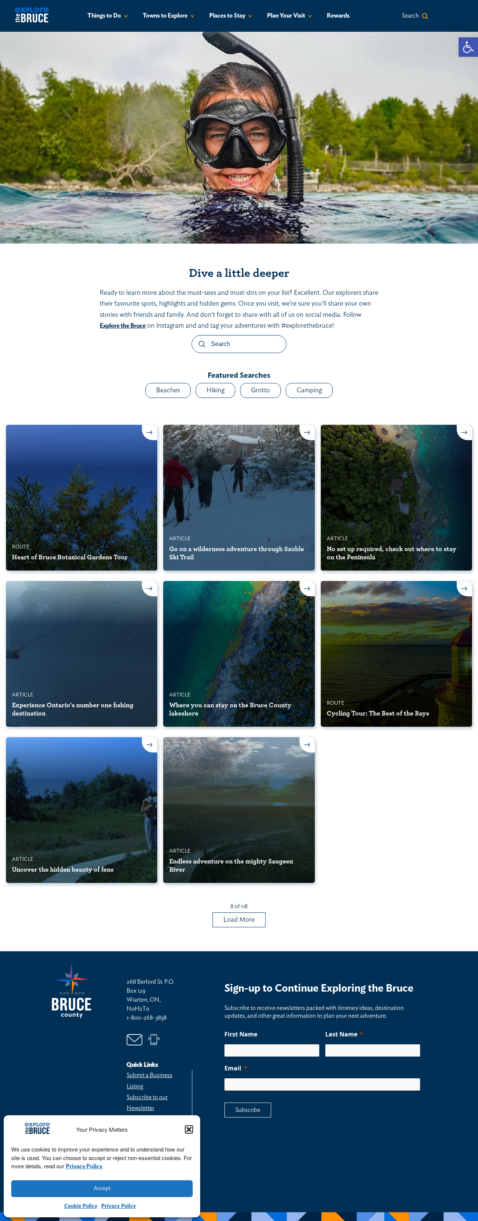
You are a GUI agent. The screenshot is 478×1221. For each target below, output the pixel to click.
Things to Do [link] (104, 16)
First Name (240, 1034)
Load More (239, 919)
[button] (189, 1129)
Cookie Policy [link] (80, 1206)
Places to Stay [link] (227, 16)
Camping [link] (309, 390)
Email (232, 1068)
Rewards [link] (338, 16)
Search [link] (410, 16)
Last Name (341, 1034)
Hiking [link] (215, 390)
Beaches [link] (168, 390)
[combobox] (239, 347)
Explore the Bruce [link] (123, 326)
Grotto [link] (260, 390)
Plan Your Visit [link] (286, 16)
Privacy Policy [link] (84, 1166)
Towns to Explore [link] (165, 16)
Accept (102, 1188)
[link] (468, 47)
